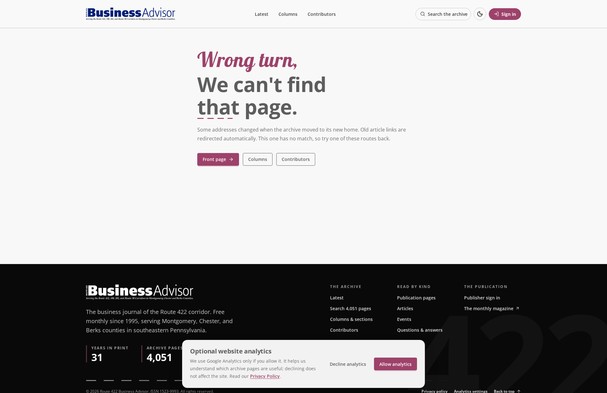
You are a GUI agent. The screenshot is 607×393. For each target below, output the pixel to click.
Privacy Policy (265, 376)
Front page (214, 159)
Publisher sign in (482, 298)
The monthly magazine (488, 308)
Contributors (322, 14)
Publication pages (416, 298)
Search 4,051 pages (350, 308)
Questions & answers (420, 330)
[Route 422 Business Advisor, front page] (130, 14)
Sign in (508, 14)
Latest (261, 14)
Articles (405, 308)
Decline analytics (348, 364)
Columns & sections (351, 319)
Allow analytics (395, 364)
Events (404, 319)
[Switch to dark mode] (480, 14)
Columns (288, 14)
